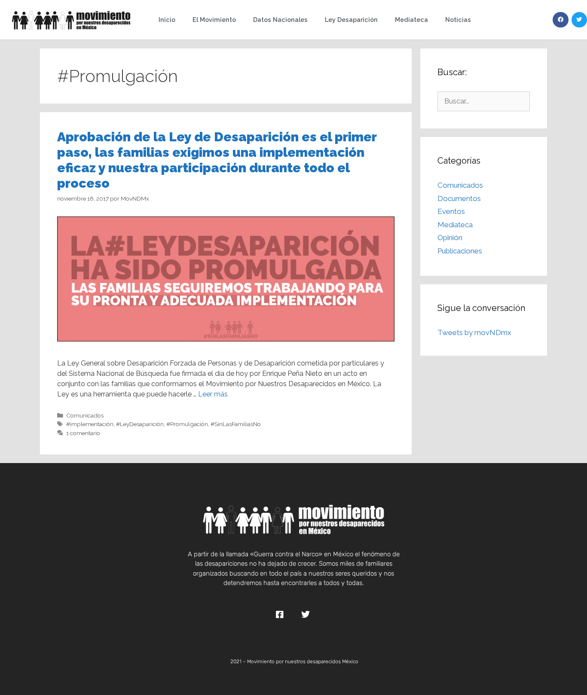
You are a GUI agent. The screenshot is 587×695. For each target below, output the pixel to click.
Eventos (451, 211)
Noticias (458, 19)
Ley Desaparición (351, 19)
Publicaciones (459, 251)
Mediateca (411, 19)
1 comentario (83, 433)
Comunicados (85, 415)
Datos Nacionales (280, 19)
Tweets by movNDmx (474, 332)
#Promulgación (187, 424)
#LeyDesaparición (140, 424)
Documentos (459, 198)
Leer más (213, 394)
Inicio (167, 19)
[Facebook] (560, 19)
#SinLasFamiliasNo (236, 424)
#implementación (89, 424)
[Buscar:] (483, 101)
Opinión (449, 237)
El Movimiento (214, 19)
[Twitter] (579, 19)
